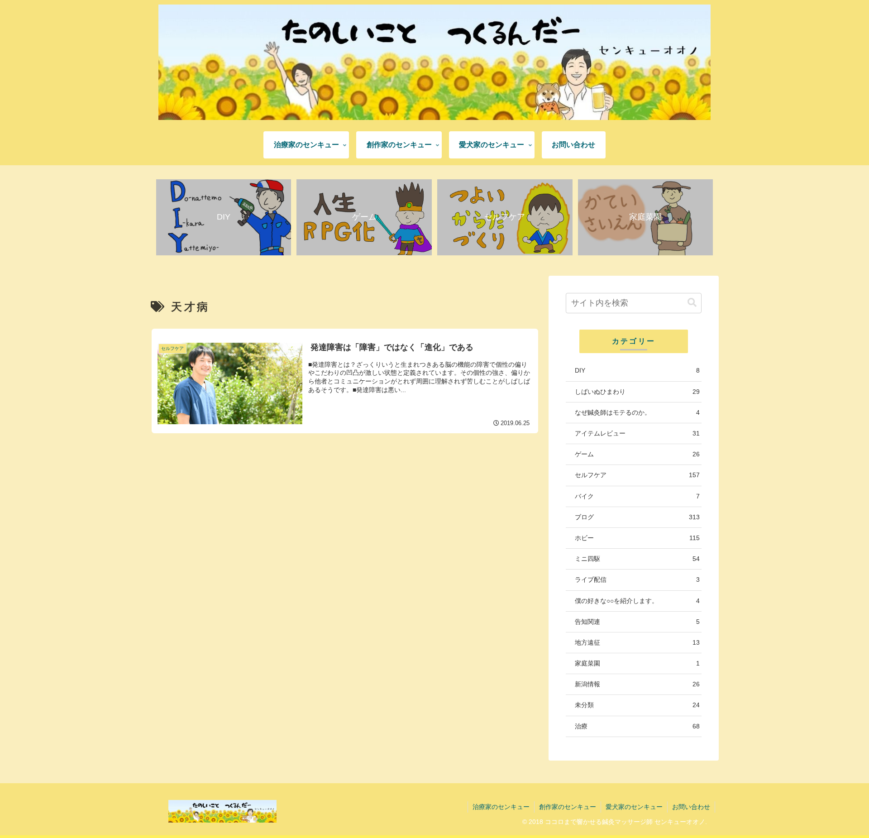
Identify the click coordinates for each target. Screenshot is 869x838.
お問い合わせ (691, 806)
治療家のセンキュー (501, 806)
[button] (692, 302)
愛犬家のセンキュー (634, 806)
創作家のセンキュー (567, 806)
